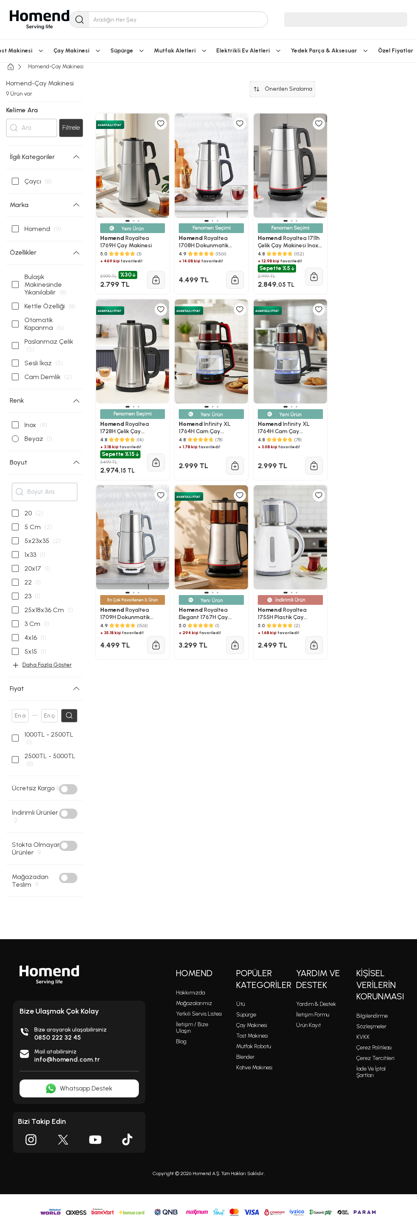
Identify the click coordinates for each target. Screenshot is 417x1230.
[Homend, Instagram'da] (31, 1140)
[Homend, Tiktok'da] (127, 1140)
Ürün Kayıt (308, 1025)
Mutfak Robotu (253, 1046)
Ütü (240, 1004)
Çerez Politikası (374, 1047)
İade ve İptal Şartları (371, 1072)
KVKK (363, 1037)
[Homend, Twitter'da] (63, 1140)
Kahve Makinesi (254, 1067)
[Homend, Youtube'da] (95, 1140)
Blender (245, 1056)
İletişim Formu (312, 1014)
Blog (181, 1041)
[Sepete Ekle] (156, 645)
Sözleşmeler (371, 1026)
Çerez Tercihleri (375, 1058)
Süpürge (246, 1014)
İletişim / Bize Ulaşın (192, 1027)
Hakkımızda (190, 992)
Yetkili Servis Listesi (199, 1013)
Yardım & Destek (316, 1004)
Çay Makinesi (251, 1025)
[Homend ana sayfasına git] (49, 974)
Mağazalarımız (194, 1003)
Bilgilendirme (372, 1015)
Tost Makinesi (252, 1035)
